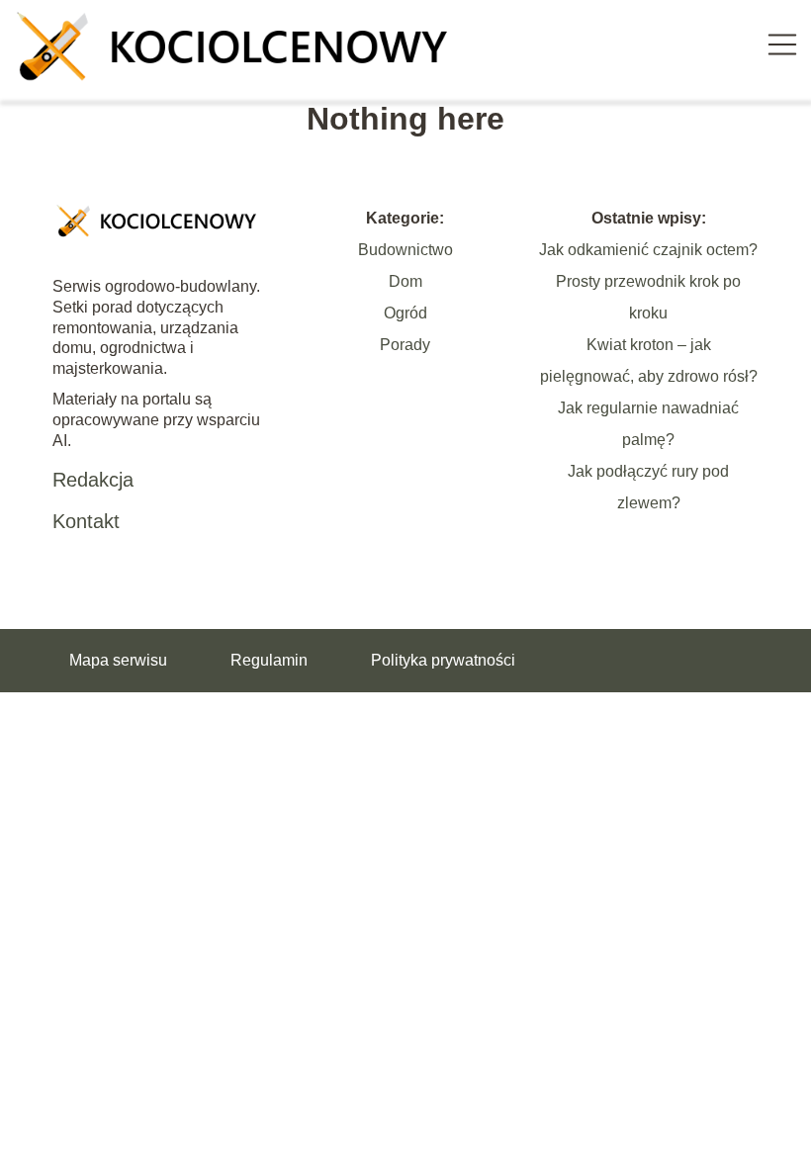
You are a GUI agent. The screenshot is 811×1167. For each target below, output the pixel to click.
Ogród (405, 313)
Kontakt (86, 521)
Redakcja (93, 480)
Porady (405, 344)
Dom (405, 281)
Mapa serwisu (118, 660)
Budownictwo (405, 249)
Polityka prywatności (443, 660)
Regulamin (269, 660)
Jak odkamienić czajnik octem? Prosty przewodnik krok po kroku (648, 281)
